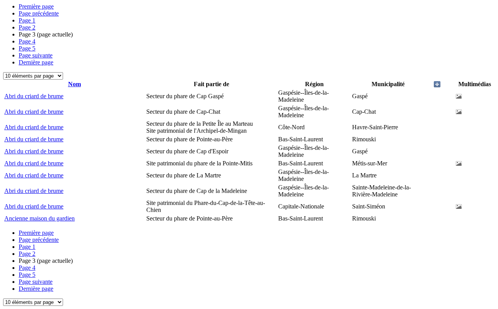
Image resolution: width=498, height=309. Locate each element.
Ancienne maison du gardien (39, 218)
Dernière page (36, 62)
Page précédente (39, 13)
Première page (36, 6)
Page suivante (36, 55)
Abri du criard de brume (33, 96)
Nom (74, 84)
